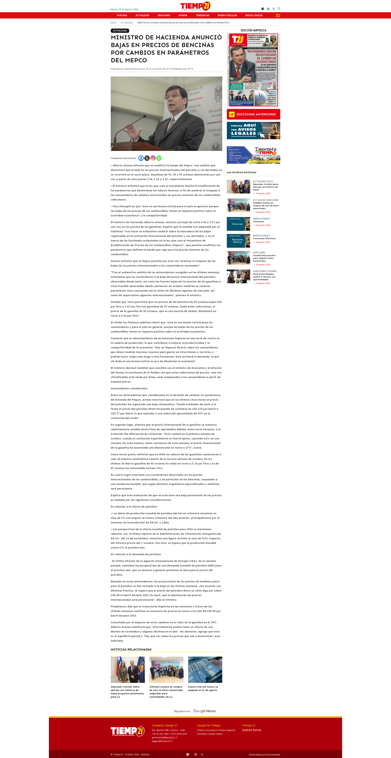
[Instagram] (153, 158)
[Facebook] (141, 158)
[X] (147, 158)
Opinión (182, 15)
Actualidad (142, 15)
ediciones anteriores (256, 114)
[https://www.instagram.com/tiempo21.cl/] (268, 8)
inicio (113, 23)
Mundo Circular (227, 15)
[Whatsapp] (159, 158)
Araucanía (164, 15)
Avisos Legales (254, 15)
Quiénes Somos (251, 730)
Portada (122, 15)
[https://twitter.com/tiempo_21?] (273, 9)
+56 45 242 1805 (160, 733)
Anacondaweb (273, 754)
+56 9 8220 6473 (179, 733)
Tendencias (202, 15)
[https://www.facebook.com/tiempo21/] (263, 8)
